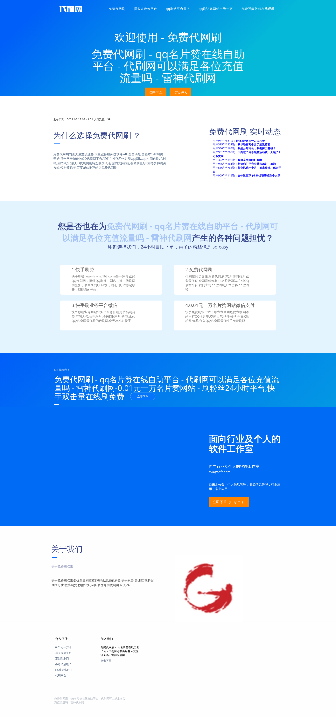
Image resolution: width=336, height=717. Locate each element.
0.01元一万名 (63, 647)
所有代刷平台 (63, 653)
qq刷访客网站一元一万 (216, 9)
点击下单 (156, 92)
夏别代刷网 (62, 658)
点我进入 (180, 92)
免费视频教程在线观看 (258, 9)
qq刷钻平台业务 (178, 9)
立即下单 (142, 396)
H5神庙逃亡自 (63, 670)
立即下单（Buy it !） (229, 502)
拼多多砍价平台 (145, 9)
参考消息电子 (63, 664)
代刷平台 (60, 675)
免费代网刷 (117, 9)
